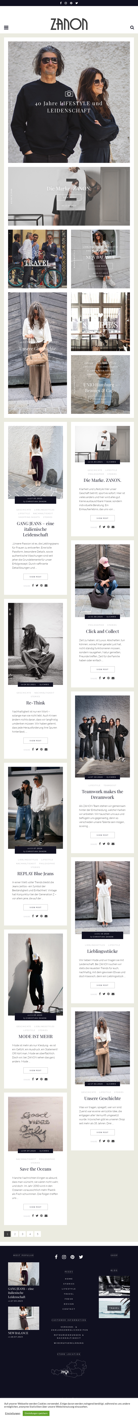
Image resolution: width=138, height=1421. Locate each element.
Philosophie (94, 251)
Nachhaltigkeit (108, 367)
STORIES (100, 324)
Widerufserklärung (69, 1343)
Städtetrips (94, 374)
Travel (100, 378)
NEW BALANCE (100, 257)
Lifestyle (112, 247)
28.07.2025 (17, 1337)
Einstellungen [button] (12, 1413)
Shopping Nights (29, 517)
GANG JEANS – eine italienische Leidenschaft (35, 528)
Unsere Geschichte (37, 348)
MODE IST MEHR (36, 1036)
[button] (6, 27)
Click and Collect (102, 631)
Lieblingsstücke (102, 951)
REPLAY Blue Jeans (35, 873)
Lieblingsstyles (93, 247)
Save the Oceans (35, 1169)
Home (69, 1279)
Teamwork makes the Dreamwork (102, 794)
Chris (112, 462)
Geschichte (100, 243)
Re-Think (35, 702)
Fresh (69, 1299)
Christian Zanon (102, 276)
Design (88, 363)
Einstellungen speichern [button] (36, 1413)
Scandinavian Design (100, 371)
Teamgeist (110, 785)
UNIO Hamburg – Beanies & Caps (100, 387)
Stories (110, 251)
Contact (69, 1309)
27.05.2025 (17, 1301)
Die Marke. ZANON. (69, 188)
